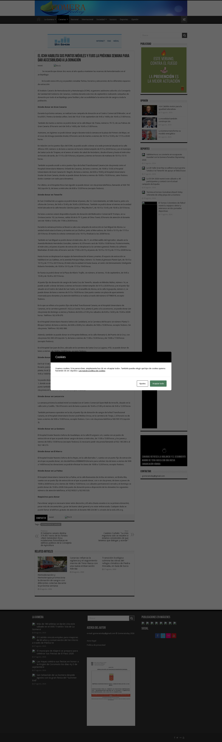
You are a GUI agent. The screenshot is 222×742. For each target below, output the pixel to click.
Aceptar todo (158, 383)
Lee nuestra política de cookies (92, 371)
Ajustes (142, 383)
